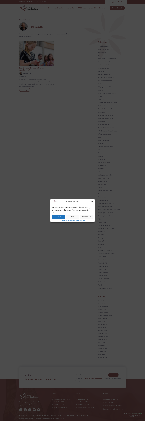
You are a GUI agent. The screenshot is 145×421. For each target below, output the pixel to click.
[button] (92, 202)
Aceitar (59, 217)
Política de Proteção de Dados (77, 220)
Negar (72, 217)
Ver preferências (86, 217)
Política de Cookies (64, 220)
